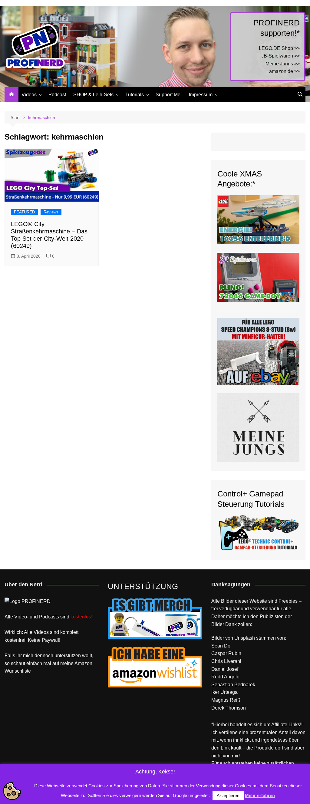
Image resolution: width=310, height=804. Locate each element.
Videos (29, 94)
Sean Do (220, 645)
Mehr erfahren (260, 795)
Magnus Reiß (225, 700)
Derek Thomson (228, 707)
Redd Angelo (225, 676)
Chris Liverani (226, 661)
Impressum (201, 94)
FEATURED (24, 212)
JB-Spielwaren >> (280, 55)
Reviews (51, 212)
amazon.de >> (284, 71)
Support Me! (169, 94)
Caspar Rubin (226, 653)
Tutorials (134, 94)
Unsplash (244, 638)
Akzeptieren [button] (228, 795)
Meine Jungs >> (282, 63)
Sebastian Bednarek (233, 684)
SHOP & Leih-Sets (93, 94)
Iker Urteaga (224, 692)
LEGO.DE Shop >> (279, 48)
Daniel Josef (224, 669)
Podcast (57, 94)
